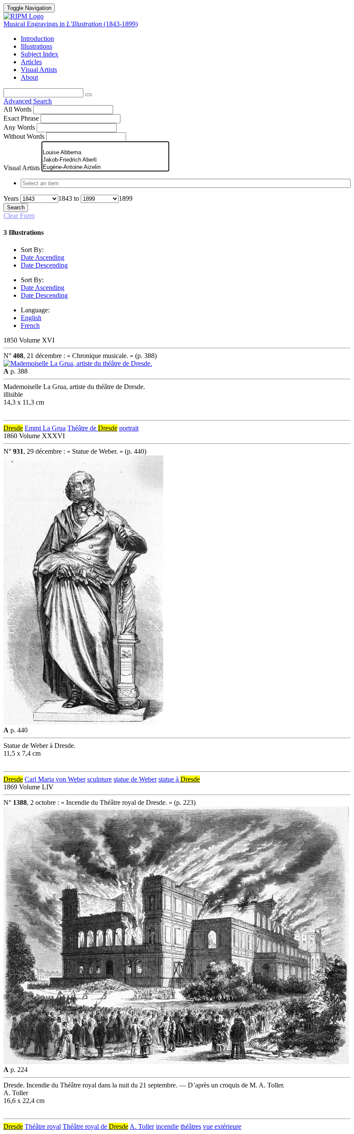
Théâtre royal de (95, 1126)
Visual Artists (39, 69)
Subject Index (39, 54)
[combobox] (177, 183)
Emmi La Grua (45, 428)
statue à (179, 779)
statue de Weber (135, 779)
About (29, 77)
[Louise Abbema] (105, 152)
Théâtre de (92, 428)
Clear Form (19, 215)
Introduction (37, 38)
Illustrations (36, 46)
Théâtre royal (43, 1126)
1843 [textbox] (65, 198)
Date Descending (44, 265)
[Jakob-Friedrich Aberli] (105, 160)
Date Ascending (42, 257)
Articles (31, 61)
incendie (167, 1126)
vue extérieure (222, 1126)
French (30, 325)
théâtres (190, 1126)
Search (16, 207)
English (31, 317)
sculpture (99, 779)
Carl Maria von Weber (55, 779)
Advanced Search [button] (27, 101)
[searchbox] (186, 183)
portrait (129, 428)
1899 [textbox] (126, 198)
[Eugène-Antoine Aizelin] (105, 167)
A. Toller (142, 1126)
